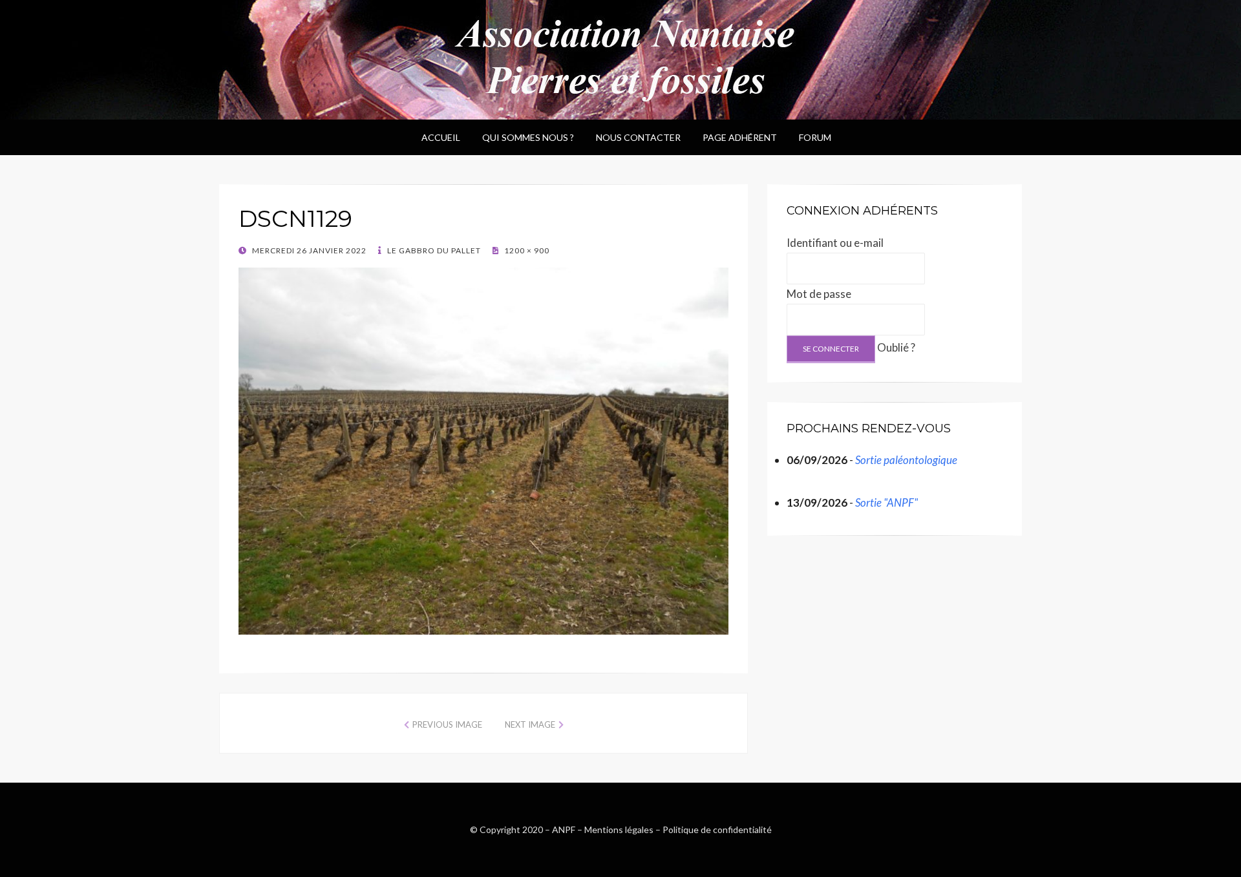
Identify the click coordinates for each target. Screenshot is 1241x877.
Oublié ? (896, 347)
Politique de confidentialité (717, 829)
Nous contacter (638, 137)
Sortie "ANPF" (886, 502)
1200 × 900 (525, 250)
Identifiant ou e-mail (835, 242)
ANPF (563, 829)
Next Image (530, 724)
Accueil (440, 137)
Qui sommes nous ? (528, 137)
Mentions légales (618, 829)
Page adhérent (740, 137)
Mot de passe (819, 294)
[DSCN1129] (483, 449)
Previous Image (447, 724)
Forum (815, 137)
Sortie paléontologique (906, 460)
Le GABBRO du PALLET (433, 250)
